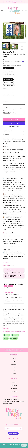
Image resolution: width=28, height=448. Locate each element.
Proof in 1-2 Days (8, 79)
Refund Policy (14, 385)
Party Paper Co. (15, 444)
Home (14, 358)
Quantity (4, 88)
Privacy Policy (14, 388)
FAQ (14, 367)
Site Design (17, 445)
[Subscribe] (20, 428)
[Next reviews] (24, 273)
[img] (14, 286)
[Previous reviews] (4, 273)
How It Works (14, 364)
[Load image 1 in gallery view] (6, 46)
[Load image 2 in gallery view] (14, 46)
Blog (14, 370)
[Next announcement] (24, 1)
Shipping (14, 382)
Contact (14, 373)
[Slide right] (24, 46)
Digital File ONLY (8, 68)
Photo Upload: (6, 107)
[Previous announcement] (3, 1)
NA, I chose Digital (8, 85)
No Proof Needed (8, 82)
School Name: (6, 101)
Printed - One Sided (9, 71)
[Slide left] (3, 46)
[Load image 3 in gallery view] (22, 46)
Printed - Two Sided (9, 74)
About (14, 361)
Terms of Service (14, 391)
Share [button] (6, 262)
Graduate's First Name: (8, 94)
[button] (22, 10)
